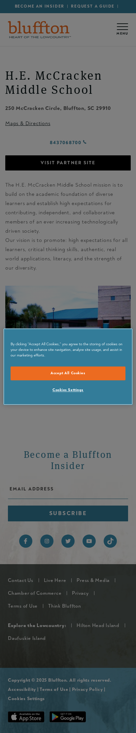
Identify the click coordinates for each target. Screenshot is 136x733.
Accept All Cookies (68, 373)
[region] (67, 366)
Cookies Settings (68, 389)
